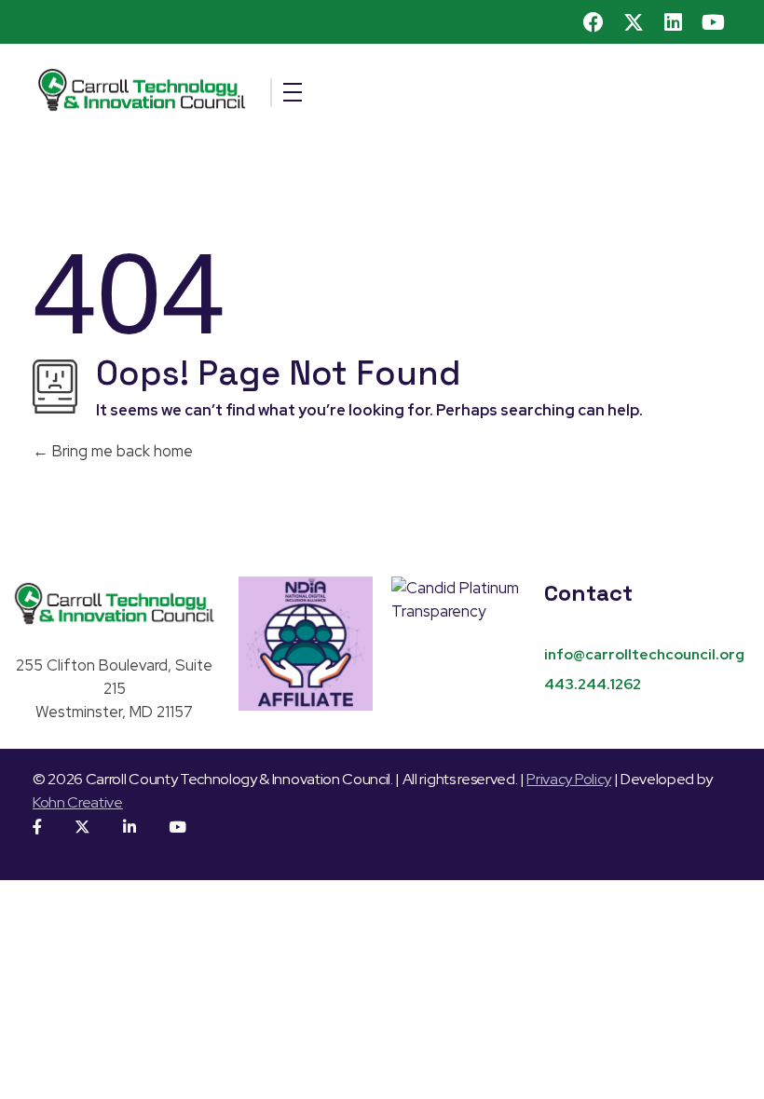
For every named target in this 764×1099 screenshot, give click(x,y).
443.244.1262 (592, 684)
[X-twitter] (633, 22)
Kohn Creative (78, 802)
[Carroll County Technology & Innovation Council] (251, 89)
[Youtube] (712, 22)
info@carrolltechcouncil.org (644, 654)
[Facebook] (594, 22)
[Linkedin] (673, 22)
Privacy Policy (568, 779)
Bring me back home (120, 451)
